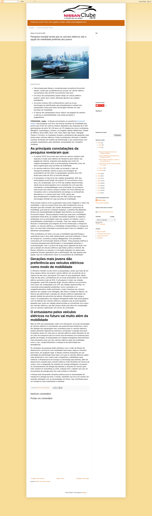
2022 (99, 178)
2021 (99, 181)
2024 (99, 173)
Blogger (84, 492)
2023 (99, 176)
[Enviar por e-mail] (54, 388)
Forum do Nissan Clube (45, 27)
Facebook (100, 238)
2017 (99, 190)
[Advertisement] (60, 460)
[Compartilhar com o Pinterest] (61, 388)
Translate (102, 224)
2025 (99, 143)
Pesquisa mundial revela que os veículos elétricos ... (108, 152)
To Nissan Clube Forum (103, 234)
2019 (99, 185)
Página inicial (60, 478)
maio (100, 145)
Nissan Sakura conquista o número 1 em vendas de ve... (109, 160)
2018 (99, 188)
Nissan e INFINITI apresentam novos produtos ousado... (109, 156)
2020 (99, 183)
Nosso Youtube (101, 231)
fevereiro (101, 168)
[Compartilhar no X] (58, 388)
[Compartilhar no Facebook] (60, 388)
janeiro (101, 170)
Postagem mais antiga (82, 478)
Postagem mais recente (37, 478)
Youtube (31, 27)
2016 (99, 193)
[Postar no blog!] (56, 388)
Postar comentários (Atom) (42, 481)
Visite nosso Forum (102, 236)
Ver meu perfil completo (102, 203)
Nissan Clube (102, 200)
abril (100, 147)
